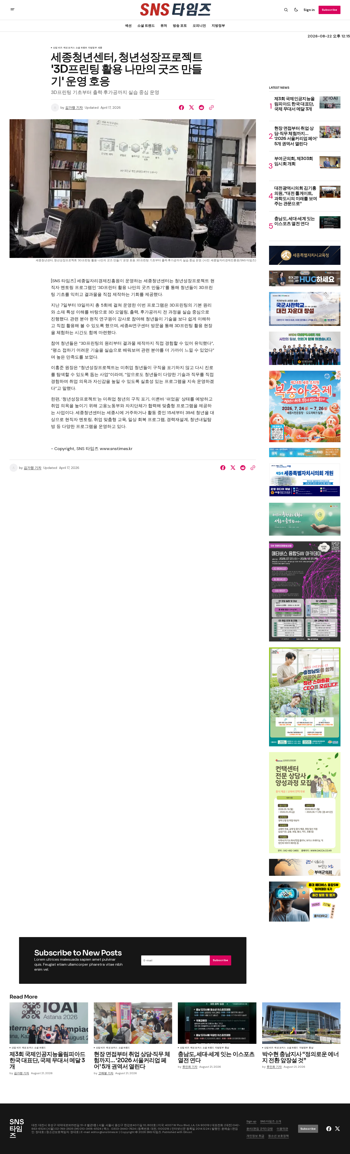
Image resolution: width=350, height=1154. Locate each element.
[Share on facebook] (182, 107)
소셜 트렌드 (146, 25)
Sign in (309, 10)
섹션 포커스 (69, 48)
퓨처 (163, 25)
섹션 (128, 25)
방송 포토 (180, 25)
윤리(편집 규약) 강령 (259, 1128)
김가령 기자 (74, 108)
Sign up (251, 1121)
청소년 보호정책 (278, 1136)
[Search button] (286, 10)
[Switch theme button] (296, 10)
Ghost (187, 1132)
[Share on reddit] (201, 107)
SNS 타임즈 (154, 1132)
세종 (100, 48)
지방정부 (218, 25)
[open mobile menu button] (12, 9)
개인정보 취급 (255, 1136)
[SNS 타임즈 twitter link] (336, 1129)
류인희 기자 (189, 1066)
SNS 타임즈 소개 (270, 1121)
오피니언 (199, 25)
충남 (227, 1048)
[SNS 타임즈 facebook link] (329, 1129)
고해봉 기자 (105, 1073)
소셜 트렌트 (81, 48)
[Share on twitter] (191, 107)
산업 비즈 (57, 48)
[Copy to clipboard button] (210, 107)
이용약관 (282, 1128)
